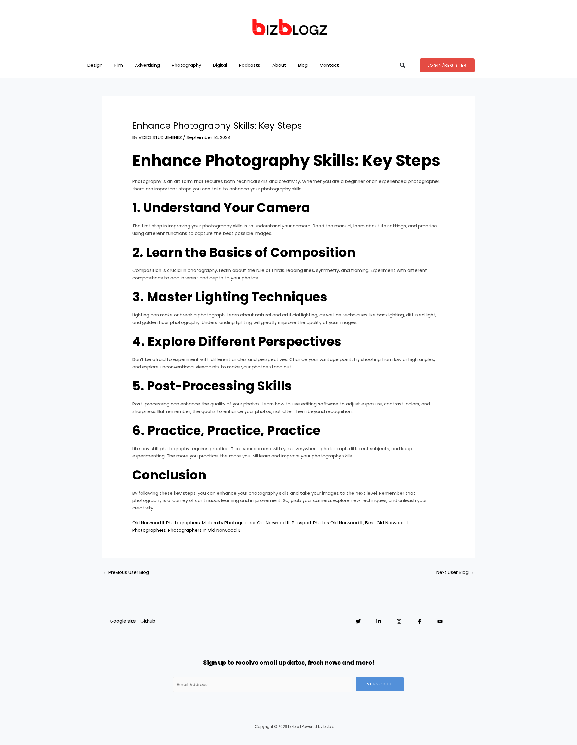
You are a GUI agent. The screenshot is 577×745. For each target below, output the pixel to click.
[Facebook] (419, 621)
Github (147, 621)
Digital (220, 65)
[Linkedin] (378, 621)
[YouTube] (440, 621)
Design (94, 65)
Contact (329, 65)
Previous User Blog (126, 572)
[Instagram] (399, 621)
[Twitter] (358, 621)
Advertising (147, 65)
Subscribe (380, 684)
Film (118, 65)
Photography (186, 65)
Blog (303, 65)
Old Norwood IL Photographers (166, 522)
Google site (123, 621)
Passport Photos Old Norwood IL (327, 522)
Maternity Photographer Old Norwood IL (246, 522)
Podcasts (249, 65)
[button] (402, 65)
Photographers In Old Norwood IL (204, 530)
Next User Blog (455, 572)
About (279, 65)
